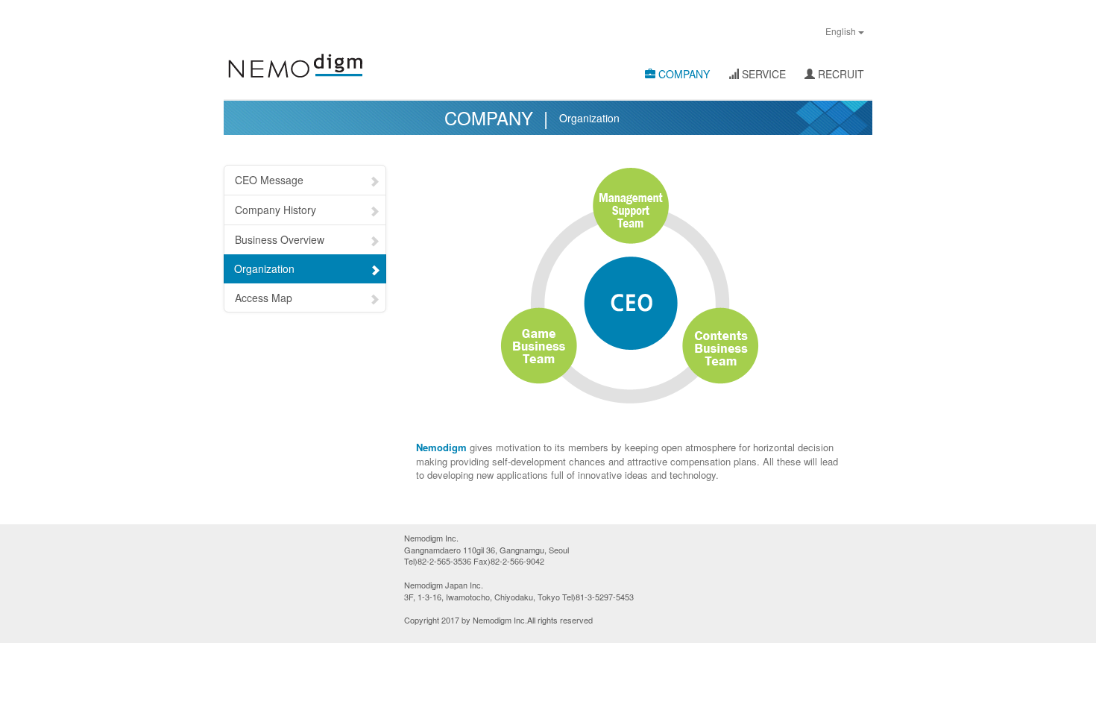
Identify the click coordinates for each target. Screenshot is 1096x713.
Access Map (263, 297)
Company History (275, 209)
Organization (264, 268)
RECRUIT (839, 73)
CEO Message (269, 179)
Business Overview (279, 239)
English (841, 31)
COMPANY (682, 73)
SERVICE (762, 73)
